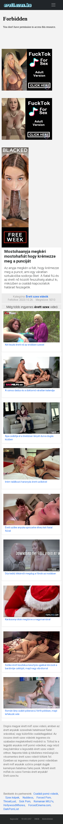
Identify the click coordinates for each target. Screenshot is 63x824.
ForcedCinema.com (39, 805)
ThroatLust (9, 801)
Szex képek (12, 797)
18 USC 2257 (26, 819)
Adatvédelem (47, 819)
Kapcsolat (14, 819)
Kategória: (19, 296)
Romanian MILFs (43, 801)
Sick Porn (24, 801)
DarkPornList (11, 809)
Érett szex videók (37, 296)
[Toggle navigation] (53, 4)
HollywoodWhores (14, 805)
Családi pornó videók (45, 793)
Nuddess (28, 797)
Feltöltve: (13, 299)
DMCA (36, 819)
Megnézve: (42, 299)
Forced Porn (43, 797)
